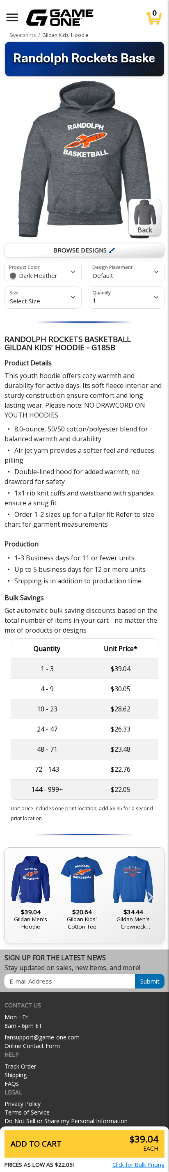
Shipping (16, 1075)
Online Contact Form (32, 1046)
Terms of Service (27, 1112)
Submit (150, 981)
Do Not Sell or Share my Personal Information (66, 1121)
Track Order (20, 1066)
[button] (12, 17)
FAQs (12, 1083)
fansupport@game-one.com (42, 1037)
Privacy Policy (23, 1104)
